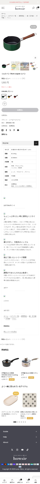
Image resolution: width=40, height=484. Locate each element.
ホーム (4, 13)
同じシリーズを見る (10, 332)
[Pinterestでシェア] (14, 130)
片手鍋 (8, 318)
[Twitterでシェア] (10, 130)
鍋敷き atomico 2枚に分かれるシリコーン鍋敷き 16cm (29, 414)
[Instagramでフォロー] (17, 450)
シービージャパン (15, 120)
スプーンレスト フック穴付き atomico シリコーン (10, 413)
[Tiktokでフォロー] (27, 450)
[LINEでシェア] (2, 130)
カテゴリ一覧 (12, 16)
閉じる (37, 2)
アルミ (14, 318)
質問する (4, 134)
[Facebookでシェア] (6, 130)
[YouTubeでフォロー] (22, 450)
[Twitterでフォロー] (12, 450)
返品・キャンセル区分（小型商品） (22, 186)
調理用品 (21, 16)
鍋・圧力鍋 (30, 16)
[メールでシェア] (18, 130)
